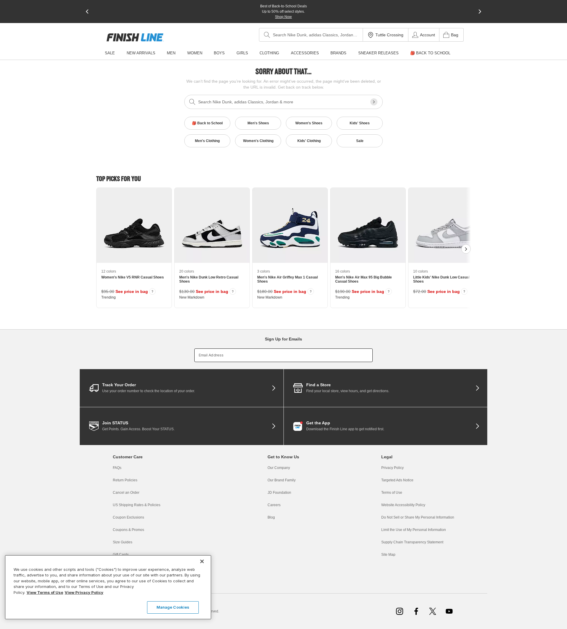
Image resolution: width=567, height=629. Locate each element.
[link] (135, 37)
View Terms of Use (45, 592)
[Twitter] (432, 611)
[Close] (201, 561)
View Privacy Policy (84, 592)
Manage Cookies (173, 607)
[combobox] (311, 35)
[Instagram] (399, 611)
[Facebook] (416, 611)
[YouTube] (449, 611)
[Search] (267, 35)
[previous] (87, 11)
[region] (108, 587)
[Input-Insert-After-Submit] (373, 101)
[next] (479, 11)
